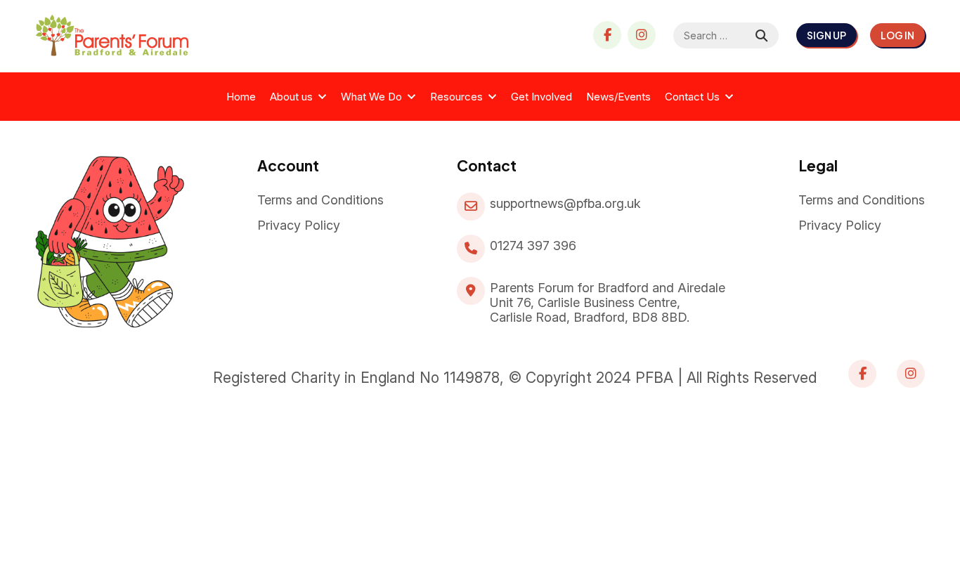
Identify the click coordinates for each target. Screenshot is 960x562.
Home (241, 96)
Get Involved (541, 96)
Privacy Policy (298, 225)
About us (291, 96)
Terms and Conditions (320, 199)
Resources (456, 96)
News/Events (618, 96)
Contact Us (692, 96)
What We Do (371, 96)
